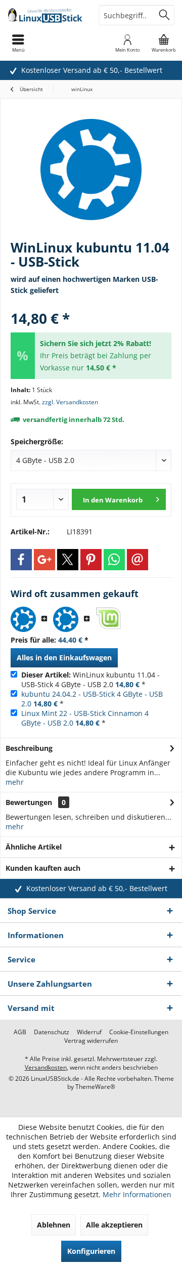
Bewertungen (29, 802)
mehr (15, 782)
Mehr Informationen (137, 1194)
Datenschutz (51, 1032)
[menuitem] (164, 43)
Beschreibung (29, 748)
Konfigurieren (91, 1251)
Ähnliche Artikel (34, 847)
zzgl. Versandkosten (70, 402)
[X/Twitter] (67, 559)
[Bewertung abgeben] (91, 305)
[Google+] (44, 559)
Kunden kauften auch (43, 868)
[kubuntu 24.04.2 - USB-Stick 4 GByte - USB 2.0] (65, 619)
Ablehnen (53, 1225)
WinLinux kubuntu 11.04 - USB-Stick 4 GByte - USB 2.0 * (90, 679)
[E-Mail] (137, 559)
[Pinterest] (91, 559)
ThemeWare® (95, 1086)
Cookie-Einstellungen (138, 1032)
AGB (20, 1032)
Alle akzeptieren (114, 1225)
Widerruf (89, 1032)
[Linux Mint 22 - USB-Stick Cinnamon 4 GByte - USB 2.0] (108, 619)
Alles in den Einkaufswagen (64, 657)
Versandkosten (46, 1067)
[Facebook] (21, 559)
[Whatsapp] (114, 559)
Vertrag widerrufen (91, 1041)
